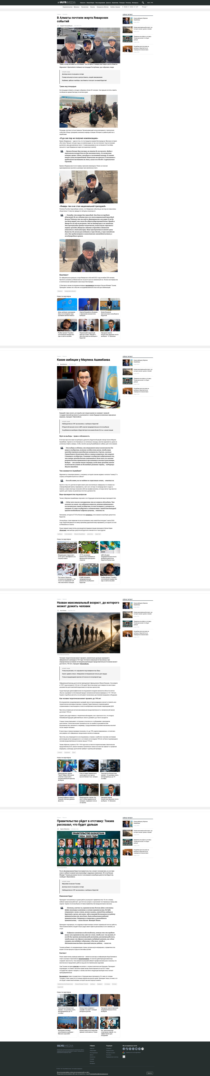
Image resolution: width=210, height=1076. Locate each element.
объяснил (62, 530)
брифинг (99, 984)
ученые (60, 752)
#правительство (68, 7)
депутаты (90, 534)
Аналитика (115, 2)
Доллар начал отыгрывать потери (73, 74)
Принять (149, 1073)
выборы (60, 534)
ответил (76, 966)
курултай (97, 534)
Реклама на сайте (110, 1052)
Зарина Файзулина (64, 829)
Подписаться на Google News (133, 1052)
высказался (90, 285)
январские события (70, 291)
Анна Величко (63, 364)
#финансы (76, 7)
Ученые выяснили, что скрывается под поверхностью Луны (81, 670)
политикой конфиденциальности (99, 1074)
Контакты (108, 1054)
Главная (59, 14)
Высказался (63, 976)
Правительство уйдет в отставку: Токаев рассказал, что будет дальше (142, 38)
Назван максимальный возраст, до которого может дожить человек (143, 28)
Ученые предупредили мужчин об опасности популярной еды (81, 677)
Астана (114, 984)
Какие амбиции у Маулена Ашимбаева (141, 19)
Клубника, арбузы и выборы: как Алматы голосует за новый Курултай (84, 80)
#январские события (102, 7)
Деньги (108, 2)
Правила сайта (110, 1050)
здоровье (67, 752)
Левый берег (90, 2)
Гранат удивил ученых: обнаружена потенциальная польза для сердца (84, 674)
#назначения (84, 7)
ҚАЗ (148, 2)
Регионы (128, 2)
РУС (152, 2)
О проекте (108, 1048)
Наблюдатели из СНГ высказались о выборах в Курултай (80, 424)
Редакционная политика (112, 1057)
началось (89, 515)
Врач (74, 752)
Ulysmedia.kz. (84, 664)
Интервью (135, 2)
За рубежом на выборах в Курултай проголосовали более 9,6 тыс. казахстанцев (87, 430)
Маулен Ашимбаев (79, 534)
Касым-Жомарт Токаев (81, 984)
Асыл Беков (63, 610)
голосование (68, 534)
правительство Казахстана (65, 984)
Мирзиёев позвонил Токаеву (71, 884)
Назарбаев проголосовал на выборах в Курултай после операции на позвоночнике (141, 48)
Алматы (60, 291)
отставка (107, 984)
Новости (82, 2)
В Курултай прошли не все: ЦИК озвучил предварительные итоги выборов (85, 427)
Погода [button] (144, 7)
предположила (84, 959)
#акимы (92, 7)
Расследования (100, 2)
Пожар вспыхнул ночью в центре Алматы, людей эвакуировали (82, 77)
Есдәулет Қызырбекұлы (66, 25)
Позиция (122, 2)
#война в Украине (115, 7)
